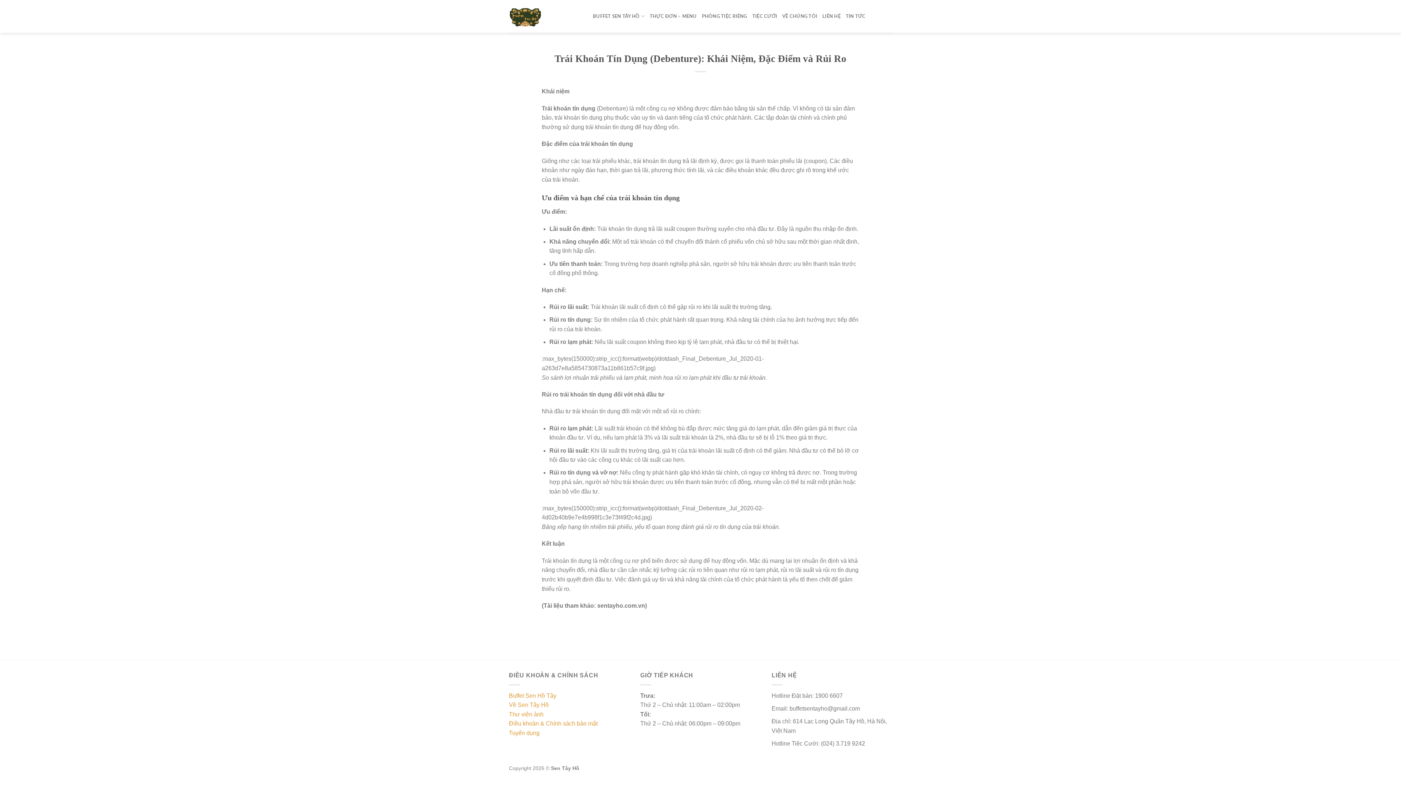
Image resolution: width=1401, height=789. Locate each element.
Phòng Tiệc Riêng (724, 16)
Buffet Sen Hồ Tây (532, 696)
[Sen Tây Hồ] (545, 16)
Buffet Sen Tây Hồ (616, 16)
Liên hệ (831, 16)
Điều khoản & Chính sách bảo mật (553, 723)
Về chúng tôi (799, 16)
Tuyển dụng (524, 733)
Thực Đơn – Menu (673, 16)
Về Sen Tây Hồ (529, 705)
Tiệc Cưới (764, 16)
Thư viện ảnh (526, 714)
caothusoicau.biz (632, 785)
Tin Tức (856, 16)
